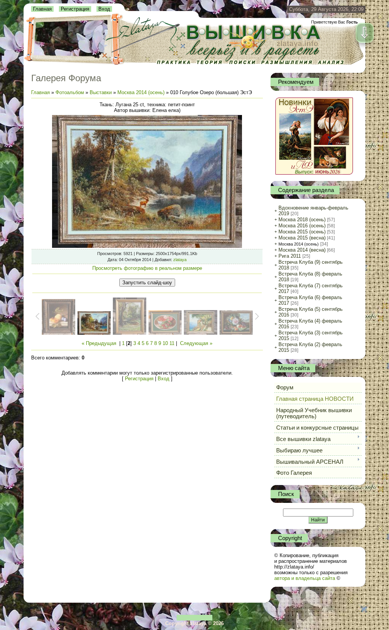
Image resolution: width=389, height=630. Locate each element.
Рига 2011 (289, 256)
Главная (42, 9)
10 (165, 343)
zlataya (180, 259)
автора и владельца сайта (304, 578)
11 (171, 343)
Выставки (101, 92)
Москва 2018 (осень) (302, 219)
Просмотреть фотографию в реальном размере (147, 268)
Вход (104, 9)
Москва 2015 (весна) (302, 238)
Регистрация (75, 9)
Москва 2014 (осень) (140, 92)
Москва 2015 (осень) (302, 232)
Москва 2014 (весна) (302, 250)
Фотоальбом (69, 92)
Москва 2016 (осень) (302, 225)
